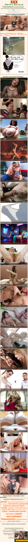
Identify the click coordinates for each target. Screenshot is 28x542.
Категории (11, 11)
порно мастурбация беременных (11, 516)
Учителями (7, 35)
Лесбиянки (6, 34)
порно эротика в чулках (20, 509)
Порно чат (16, 11)
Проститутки (13, 34)
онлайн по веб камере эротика (16, 501)
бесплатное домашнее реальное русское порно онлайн (14, 506)
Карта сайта (12, 537)
